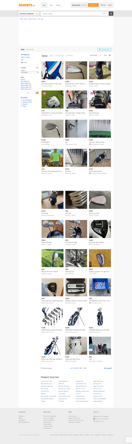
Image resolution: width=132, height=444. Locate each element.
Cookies (87, 435)
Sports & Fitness (25, 57)
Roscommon (49, 303)
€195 (91, 140)
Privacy (81, 435)
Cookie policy (47, 424)
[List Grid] (106, 55)
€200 (91, 111)
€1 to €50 (23, 81)
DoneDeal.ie (22, 420)
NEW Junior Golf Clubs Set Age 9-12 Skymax (55, 359)
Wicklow (71, 273)
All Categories (25, 54)
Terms (92, 435)
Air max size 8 (97, 388)
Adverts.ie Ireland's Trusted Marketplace (29, 5)
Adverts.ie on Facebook (102, 419)
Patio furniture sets (81, 386)
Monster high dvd (63, 391)
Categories (98, 435)
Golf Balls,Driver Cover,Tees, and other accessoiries (105, 301)
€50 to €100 (24, 83)
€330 (91, 211)
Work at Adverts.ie (24, 422)
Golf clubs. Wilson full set (96, 142)
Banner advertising (73, 435)
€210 (91, 82)
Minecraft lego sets (46, 383)
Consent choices (48, 426)
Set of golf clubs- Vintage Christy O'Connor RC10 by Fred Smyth (85, 113)
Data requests (47, 428)
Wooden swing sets (63, 386)
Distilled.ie (21, 416)
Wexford (104, 173)
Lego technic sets (98, 386)
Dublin (50, 86)
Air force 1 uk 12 (80, 388)
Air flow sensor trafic (64, 388)
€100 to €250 (24, 85)
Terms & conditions (49, 420)
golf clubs (68, 171)
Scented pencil (97, 393)
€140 (91, 169)
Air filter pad (44, 388)
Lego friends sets (98, 381)
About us (104, 435)
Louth (50, 115)
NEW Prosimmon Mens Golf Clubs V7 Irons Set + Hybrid (59, 330)
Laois (73, 303)
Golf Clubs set (69, 271)
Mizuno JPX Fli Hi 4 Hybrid (50, 271)
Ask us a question (49, 418)
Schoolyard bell (80, 396)
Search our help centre (50, 416)
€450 (67, 82)
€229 (67, 328)
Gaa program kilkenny (47, 398)
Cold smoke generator (82, 401)
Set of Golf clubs (94, 113)
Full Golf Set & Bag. (71, 242)
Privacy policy (48, 422)
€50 (66, 211)
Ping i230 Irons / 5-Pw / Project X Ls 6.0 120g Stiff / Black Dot (84, 84)
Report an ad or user (74, 418)
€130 (43, 140)
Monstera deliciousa (99, 391)
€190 (67, 357)
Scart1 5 (78, 393)
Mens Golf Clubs (47, 242)
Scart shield (61, 393)
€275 (43, 211)
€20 (43, 169)
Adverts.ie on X (99, 421)
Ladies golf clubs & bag (72, 359)
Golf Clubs (45, 213)
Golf (90, 359)
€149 (43, 328)
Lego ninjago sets (63, 381)
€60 (90, 298)
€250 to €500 (24, 87)
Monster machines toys (82, 391)
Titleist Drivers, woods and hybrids (52, 113)
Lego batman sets (81, 383)
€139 (43, 357)
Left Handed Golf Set (95, 171)
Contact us (110, 435)
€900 (91, 269)
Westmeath (50, 215)
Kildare (75, 86)
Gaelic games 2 (62, 398)
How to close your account (76, 420)
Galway (49, 173)
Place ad (94, 5)
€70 (43, 111)
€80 (66, 111)
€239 (91, 328)
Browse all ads (63, 435)
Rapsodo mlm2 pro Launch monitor (76, 301)
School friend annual (64, 396)
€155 (67, 169)
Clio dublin (61, 401)
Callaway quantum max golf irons (99, 271)
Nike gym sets (97, 383)
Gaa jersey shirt (97, 396)
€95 (66, 240)
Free (22, 79)
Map (37, 67)
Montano (43, 393)
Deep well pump (97, 401)
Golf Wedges (45, 142)
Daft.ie (20, 418)
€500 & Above (25, 89)
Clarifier (43, 401)
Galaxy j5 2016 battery (99, 398)
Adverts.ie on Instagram (102, 416)
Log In (110, 5)
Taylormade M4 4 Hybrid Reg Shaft (52, 301)
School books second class (48, 396)
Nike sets (61, 383)
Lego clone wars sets (47, 386)
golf (66, 142)
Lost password (73, 416)
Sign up (103, 5)
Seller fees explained (74, 422)
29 (85, 368)
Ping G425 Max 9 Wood (96, 242)
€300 (67, 140)
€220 (91, 240)
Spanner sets (79, 381)
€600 (67, 298)
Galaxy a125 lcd (80, 398)
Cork (75, 144)
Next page (107, 368)
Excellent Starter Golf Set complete (99, 84)
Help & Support (54, 435)
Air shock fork (45, 391)
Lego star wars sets (46, 381)
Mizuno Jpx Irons (94, 213)
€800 (43, 82)
